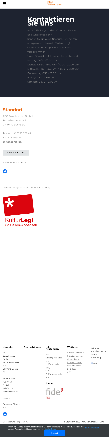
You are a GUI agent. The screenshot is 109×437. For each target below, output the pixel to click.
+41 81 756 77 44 (21, 133)
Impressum (22, 422)
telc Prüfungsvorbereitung (54, 364)
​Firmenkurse (73, 359)
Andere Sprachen (75, 352)
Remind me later (92, 427)
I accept (54, 432)
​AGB (69, 372)
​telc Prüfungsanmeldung (54, 374)
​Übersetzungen (74, 362)
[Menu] (5, 3)
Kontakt (7, 398)
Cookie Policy (50, 429)
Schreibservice (74, 365)
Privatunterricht (74, 356)
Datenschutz (9, 422)
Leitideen (71, 369)
